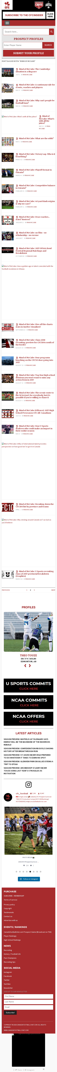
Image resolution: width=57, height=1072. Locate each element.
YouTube (7, 984)
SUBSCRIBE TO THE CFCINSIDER (24, 15)
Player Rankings (10, 936)
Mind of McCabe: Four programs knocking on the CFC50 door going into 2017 (34, 360)
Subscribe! (10, 1013)
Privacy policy (9, 904)
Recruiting (8, 950)
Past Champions (10, 958)
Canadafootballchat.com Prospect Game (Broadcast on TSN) (27, 932)
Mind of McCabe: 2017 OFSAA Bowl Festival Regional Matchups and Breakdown (34, 250)
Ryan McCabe (27, 75)
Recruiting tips (9, 962)
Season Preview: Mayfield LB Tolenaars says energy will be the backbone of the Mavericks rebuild (27, 742)
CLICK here (50, 15)
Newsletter (8, 988)
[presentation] (25, 665)
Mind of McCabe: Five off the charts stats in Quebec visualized (34, 325)
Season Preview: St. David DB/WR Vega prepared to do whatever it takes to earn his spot (27, 756)
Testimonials (9, 912)
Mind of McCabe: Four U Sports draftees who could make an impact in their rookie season (34, 428)
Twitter (7, 980)
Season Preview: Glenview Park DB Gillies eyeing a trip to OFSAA (28, 762)
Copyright (8, 908)
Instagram (8, 972)
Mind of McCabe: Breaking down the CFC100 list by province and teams (35, 505)
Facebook (8, 976)
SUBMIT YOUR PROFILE (28, 53)
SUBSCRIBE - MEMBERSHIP (14, 896)
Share (19, 1070)
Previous (6, 590)
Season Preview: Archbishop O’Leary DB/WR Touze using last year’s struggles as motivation (25, 771)
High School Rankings (12, 940)
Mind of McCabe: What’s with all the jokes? (46, 119)
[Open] (28, 831)
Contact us (8, 916)
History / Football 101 (12, 954)
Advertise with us (11, 920)
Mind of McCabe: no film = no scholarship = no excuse (31, 234)
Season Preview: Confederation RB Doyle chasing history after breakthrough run (28, 749)
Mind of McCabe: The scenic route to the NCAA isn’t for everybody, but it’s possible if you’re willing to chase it (35, 395)
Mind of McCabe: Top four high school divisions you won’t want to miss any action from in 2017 (35, 377)
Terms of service (10, 900)
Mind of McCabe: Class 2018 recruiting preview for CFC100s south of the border (35, 342)
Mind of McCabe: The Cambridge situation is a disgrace (33, 70)
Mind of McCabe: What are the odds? (36, 138)
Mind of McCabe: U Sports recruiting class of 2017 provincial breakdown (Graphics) (35, 573)
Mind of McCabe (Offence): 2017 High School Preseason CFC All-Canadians (35, 411)
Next (53, 590)
